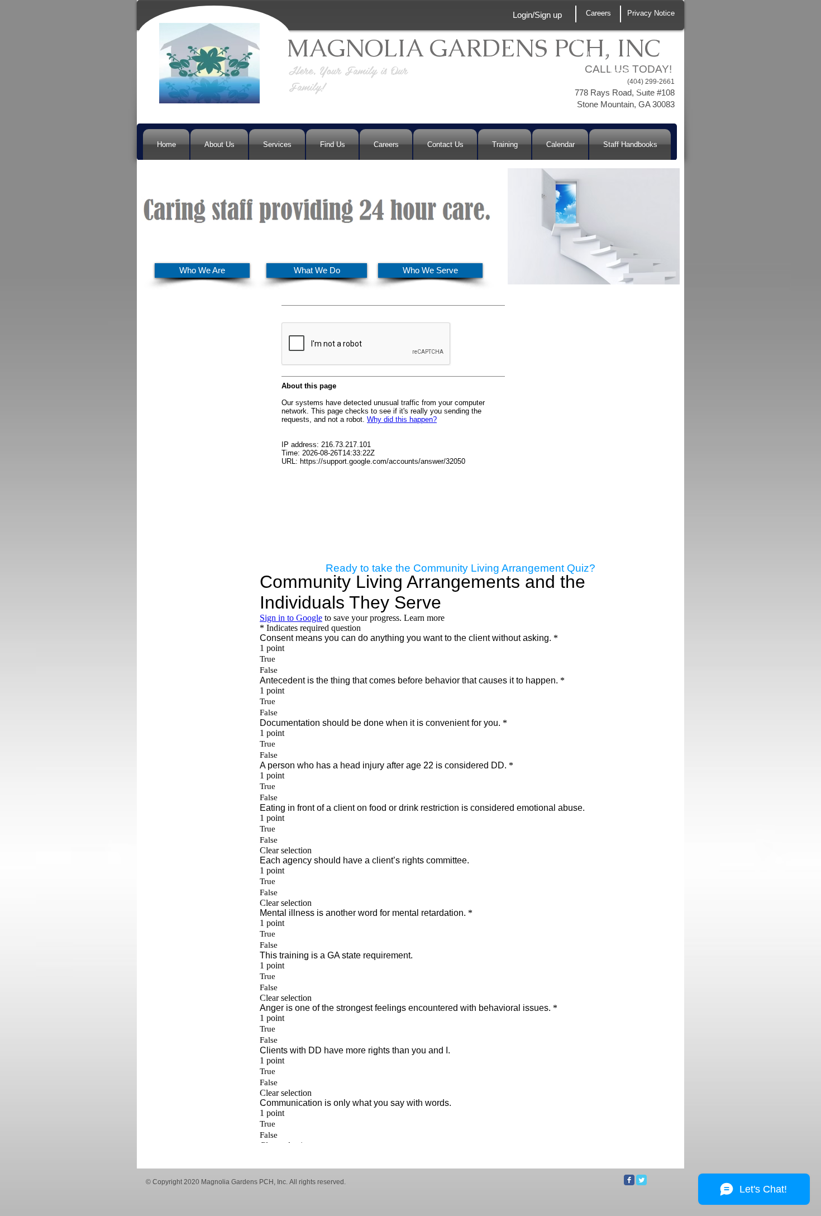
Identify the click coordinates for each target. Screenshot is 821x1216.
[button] (642, 88)
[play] (475, 232)
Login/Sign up (537, 15)
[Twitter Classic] (641, 1180)
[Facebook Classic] (629, 1180)
